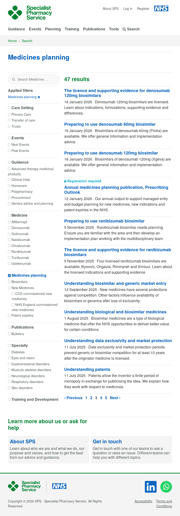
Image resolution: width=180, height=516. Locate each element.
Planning (53, 29)
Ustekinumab (21, 263)
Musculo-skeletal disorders (31, 369)
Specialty (19, 345)
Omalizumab (20, 245)
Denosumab (20, 227)
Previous (74, 397)
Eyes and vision (23, 357)
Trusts (16, 126)
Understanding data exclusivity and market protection (118, 340)
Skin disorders (22, 387)
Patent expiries (22, 315)
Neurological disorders (28, 375)
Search (27, 40)
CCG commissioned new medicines (32, 296)
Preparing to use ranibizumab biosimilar (104, 221)
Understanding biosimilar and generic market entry (115, 283)
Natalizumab (20, 239)
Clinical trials (20, 179)
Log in (128, 8)
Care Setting (22, 107)
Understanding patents (87, 369)
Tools (114, 29)
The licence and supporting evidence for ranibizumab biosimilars (117, 252)
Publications (94, 29)
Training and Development (34, 399)
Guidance (16, 29)
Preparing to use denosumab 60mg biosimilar (110, 124)
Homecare (19, 185)
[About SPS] (48, 450)
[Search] (13, 79)
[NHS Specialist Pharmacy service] (30, 13)
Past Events (20, 150)
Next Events (20, 144)
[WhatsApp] (166, 487)
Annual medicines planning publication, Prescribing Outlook (116, 189)
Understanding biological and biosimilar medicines (115, 312)
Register (143, 8)
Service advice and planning (32, 203)
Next (114, 397)
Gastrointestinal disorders (30, 364)
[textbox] (34, 79)
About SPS (111, 8)
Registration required (83, 181)
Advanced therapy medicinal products (30, 171)
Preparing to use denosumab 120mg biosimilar (111, 153)
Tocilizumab (20, 257)
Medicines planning (22, 96)
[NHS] (27, 486)
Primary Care (21, 114)
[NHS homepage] (161, 8)
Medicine (19, 215)
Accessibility (143, 501)
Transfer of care (23, 120)
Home (12, 40)
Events (35, 29)
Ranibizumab (21, 251)
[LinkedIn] (151, 487)
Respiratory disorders (27, 381)
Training (72, 29)
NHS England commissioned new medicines (34, 307)
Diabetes (18, 352)
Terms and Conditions (164, 503)
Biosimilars (19, 281)
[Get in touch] (131, 450)
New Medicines (22, 287)
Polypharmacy (22, 191)
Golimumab (20, 233)
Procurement (21, 197)
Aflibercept (19, 221)
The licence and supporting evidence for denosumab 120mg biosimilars (117, 93)
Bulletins (17, 333)
